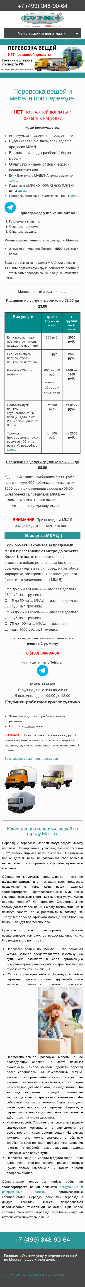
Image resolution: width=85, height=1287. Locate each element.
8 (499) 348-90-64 (42, 653)
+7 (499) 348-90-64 (42, 5)
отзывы (29, 726)
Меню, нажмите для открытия (43, 33)
